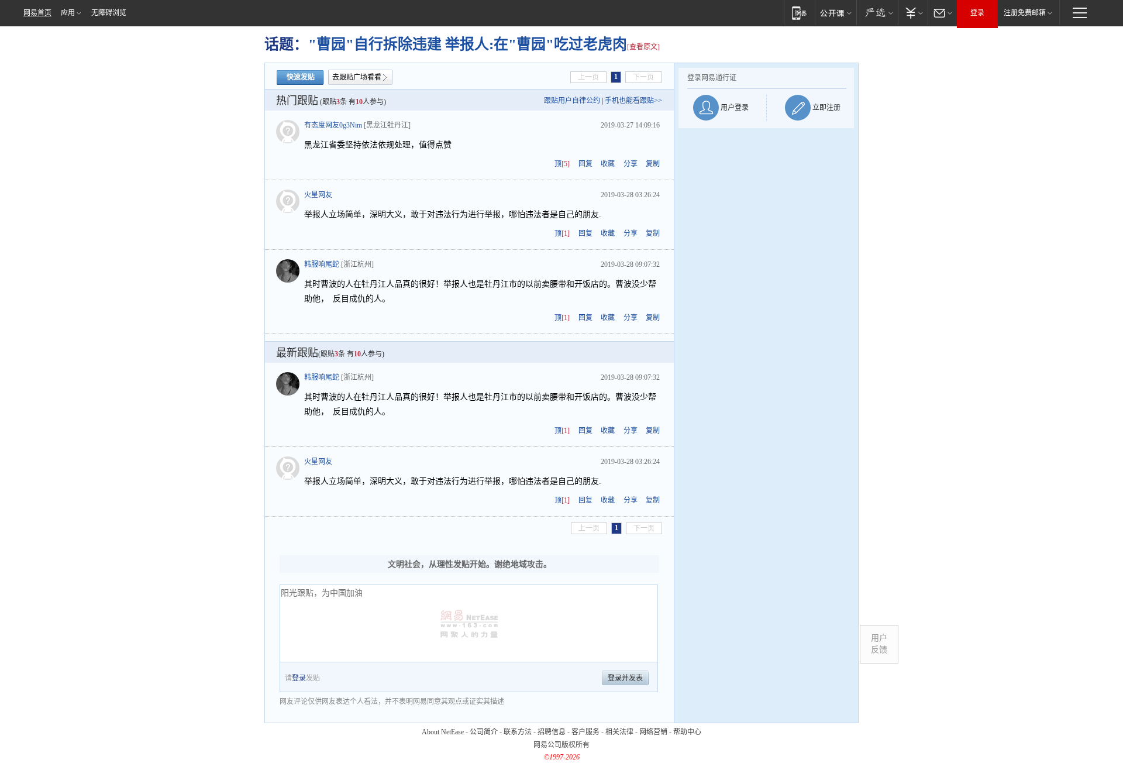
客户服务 (585, 732)
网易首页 (37, 13)
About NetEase (443, 732)
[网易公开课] (835, 12)
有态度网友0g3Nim (333, 125)
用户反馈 (879, 644)
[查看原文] (643, 47)
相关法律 (619, 732)
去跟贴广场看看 (356, 77)
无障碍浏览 (108, 13)
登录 (977, 13)
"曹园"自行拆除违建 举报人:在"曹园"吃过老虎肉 (467, 44)
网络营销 (653, 732)
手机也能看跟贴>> (633, 101)
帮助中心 (687, 732)
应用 (68, 13)
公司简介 (484, 732)
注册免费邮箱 (1025, 13)
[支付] (913, 12)
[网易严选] (877, 12)
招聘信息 (552, 732)
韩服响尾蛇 (321, 264)
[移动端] (799, 12)
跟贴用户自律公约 (572, 101)
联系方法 (518, 732)
